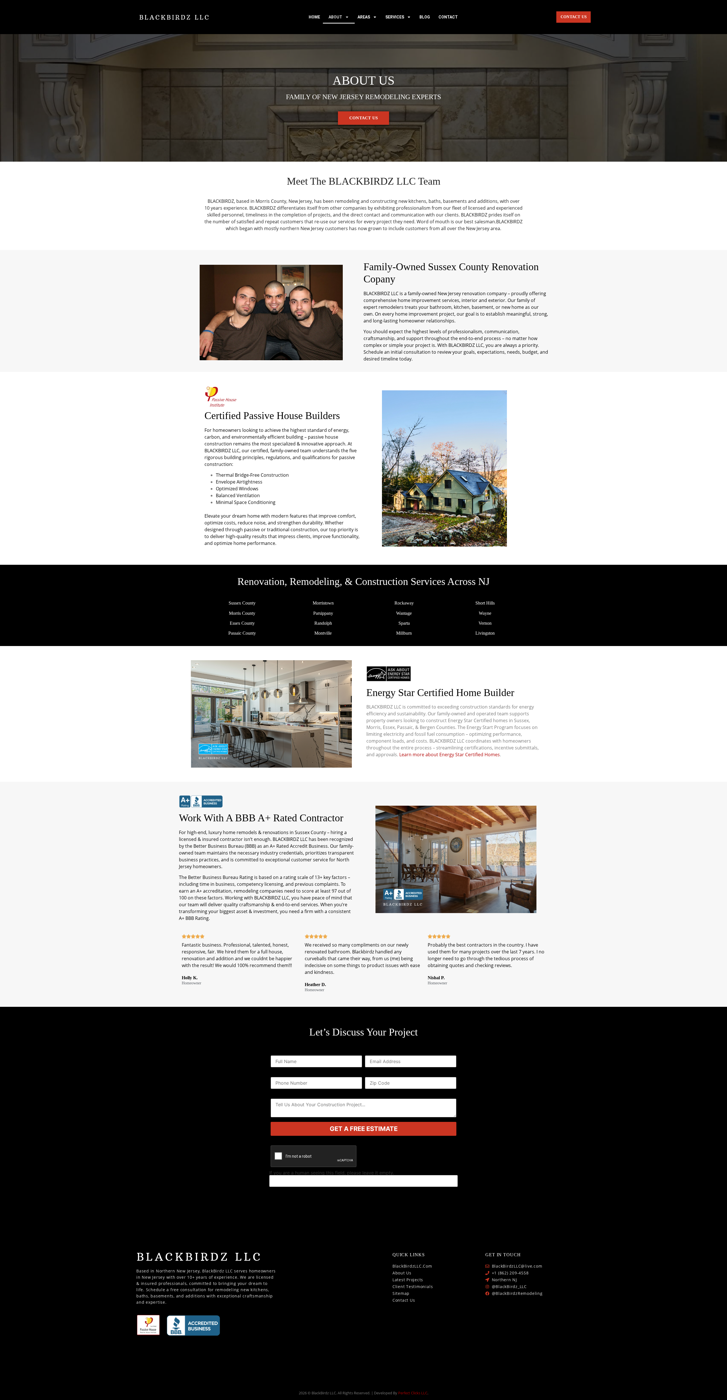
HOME (314, 17)
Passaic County (242, 633)
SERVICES (394, 17)
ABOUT (335, 17)
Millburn (404, 633)
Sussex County (242, 603)
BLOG (424, 17)
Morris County (242, 613)
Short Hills (485, 603)
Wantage (404, 613)
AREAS (364, 17)
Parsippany (323, 613)
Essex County (242, 623)
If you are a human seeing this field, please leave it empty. (331, 1173)
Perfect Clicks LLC (412, 1392)
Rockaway (404, 603)
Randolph (323, 623)
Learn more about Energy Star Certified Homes (449, 754)
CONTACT (448, 17)
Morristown (323, 603)
